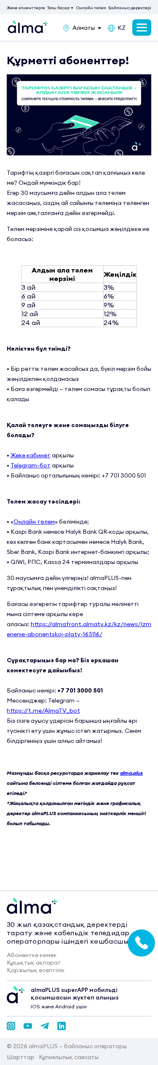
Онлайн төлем (91, 7)
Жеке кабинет (31, 455)
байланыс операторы (95, 1046)
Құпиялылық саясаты (69, 1057)
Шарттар (21, 1057)
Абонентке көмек (31, 955)
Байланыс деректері (129, 7)
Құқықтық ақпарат (34, 962)
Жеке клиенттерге (26, 7)
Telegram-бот (31, 465)
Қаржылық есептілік (35, 970)
